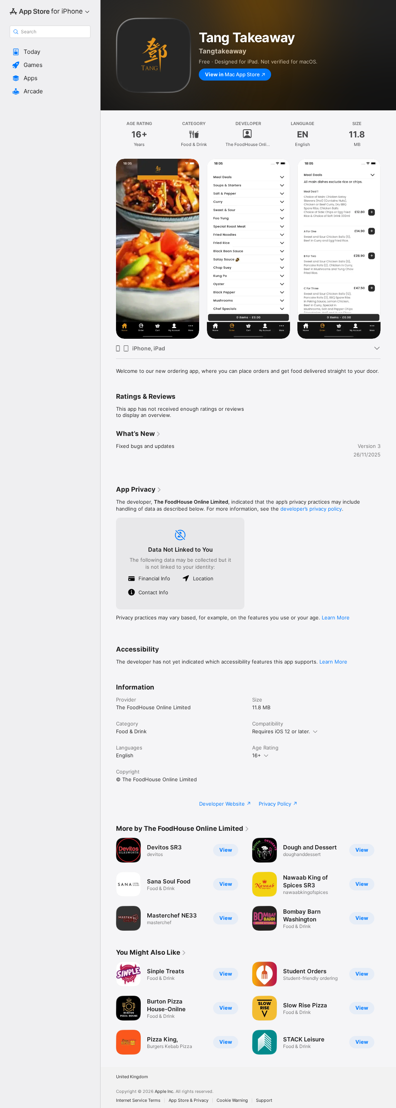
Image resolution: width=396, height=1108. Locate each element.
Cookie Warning (232, 1100)
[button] (50, 52)
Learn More (336, 617)
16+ (256, 755)
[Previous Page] (108, 248)
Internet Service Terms (138, 1100)
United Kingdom (132, 1077)
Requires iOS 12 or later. (281, 731)
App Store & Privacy (188, 1100)
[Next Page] (388, 248)
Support (264, 1100)
